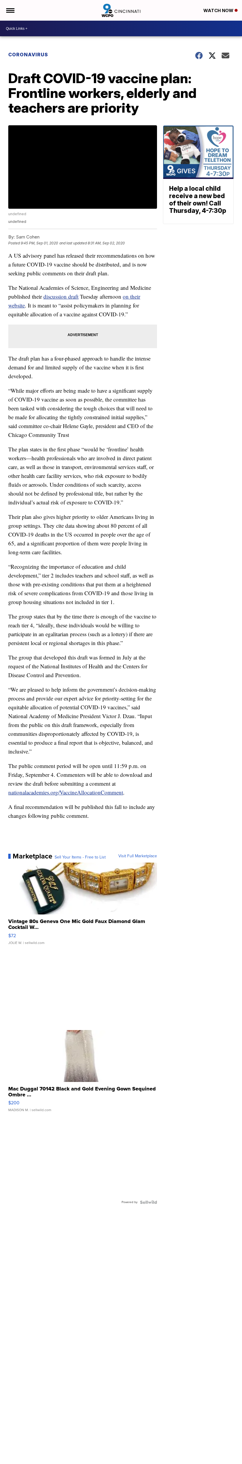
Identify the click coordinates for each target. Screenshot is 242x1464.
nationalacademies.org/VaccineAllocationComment (65, 792)
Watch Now (219, 10)
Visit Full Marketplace (137, 856)
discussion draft (61, 296)
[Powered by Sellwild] (148, 1202)
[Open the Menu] (9, 10)
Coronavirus (28, 54)
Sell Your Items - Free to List (80, 857)
